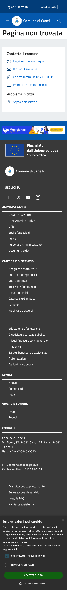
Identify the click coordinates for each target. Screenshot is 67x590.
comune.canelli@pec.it (23, 464)
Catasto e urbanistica (22, 298)
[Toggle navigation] (7, 20)
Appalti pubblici (18, 292)
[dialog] (33, 553)
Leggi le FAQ (16, 498)
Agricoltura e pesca (21, 364)
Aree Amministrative (22, 220)
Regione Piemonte (17, 6)
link (15, 549)
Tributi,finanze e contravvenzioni (29, 340)
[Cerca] (59, 21)
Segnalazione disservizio (24, 492)
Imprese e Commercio (22, 286)
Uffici (12, 226)
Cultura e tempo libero (23, 274)
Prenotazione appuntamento (27, 486)
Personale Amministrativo (25, 244)
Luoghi (13, 411)
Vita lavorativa (18, 280)
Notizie (13, 382)
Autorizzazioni (18, 358)
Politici (13, 238)
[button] (33, 583)
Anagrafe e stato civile (23, 268)
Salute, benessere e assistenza (28, 352)
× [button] (62, 519)
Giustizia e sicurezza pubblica (27, 334)
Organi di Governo (20, 214)
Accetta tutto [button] (33, 575)
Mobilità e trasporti (21, 310)
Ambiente (15, 346)
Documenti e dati (19, 250)
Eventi (13, 417)
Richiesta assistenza (21, 504)
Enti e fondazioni (19, 232)
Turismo (14, 304)
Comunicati (16, 388)
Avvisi (12, 394)
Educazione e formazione (24, 328)
